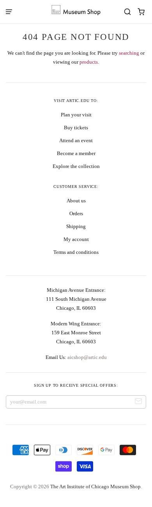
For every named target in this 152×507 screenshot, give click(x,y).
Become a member (76, 153)
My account (76, 239)
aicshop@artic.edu (86, 357)
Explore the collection (76, 166)
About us (76, 201)
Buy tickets (76, 127)
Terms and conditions (76, 252)
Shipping (76, 226)
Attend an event (76, 140)
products (89, 62)
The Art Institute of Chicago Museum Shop (95, 486)
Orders (76, 213)
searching (129, 53)
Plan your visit (76, 115)
